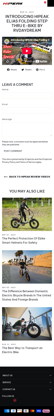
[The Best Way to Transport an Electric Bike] (27, 323)
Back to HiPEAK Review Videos (29, 176)
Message (7, 119)
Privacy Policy (9, 162)
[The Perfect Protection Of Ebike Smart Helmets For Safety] (27, 214)
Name (5, 89)
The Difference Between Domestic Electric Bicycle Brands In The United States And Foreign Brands (26, 295)
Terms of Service (28, 162)
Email (5, 104)
